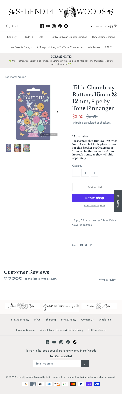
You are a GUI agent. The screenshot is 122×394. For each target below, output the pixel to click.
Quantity (77, 166)
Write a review (107, 280)
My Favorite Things (21, 47)
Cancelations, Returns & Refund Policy (61, 330)
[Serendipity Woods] (61, 11)
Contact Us (87, 319)
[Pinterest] (60, 26)
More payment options (94, 205)
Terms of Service (25, 330)
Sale (43, 37)
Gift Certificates (97, 330)
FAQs (37, 319)
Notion (22, 77)
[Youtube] (48, 26)
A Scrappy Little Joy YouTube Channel (59, 47)
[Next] (57, 112)
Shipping (77, 123)
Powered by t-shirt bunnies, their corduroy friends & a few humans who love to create (75, 377)
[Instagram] (54, 26)
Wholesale (94, 47)
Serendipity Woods (24, 377)
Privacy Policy (68, 319)
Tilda (29, 37)
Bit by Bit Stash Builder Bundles (69, 37)
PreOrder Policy (20, 319)
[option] (33, 112)
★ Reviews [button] (118, 201)
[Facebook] (42, 26)
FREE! (108, 47)
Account (95, 26)
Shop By (13, 37)
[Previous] (8, 112)
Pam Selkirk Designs (103, 37)
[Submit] (85, 363)
